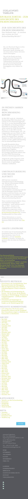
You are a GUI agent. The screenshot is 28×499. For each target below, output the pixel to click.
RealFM (2, 267)
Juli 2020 (4, 352)
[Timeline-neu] (14, 88)
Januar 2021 (5, 349)
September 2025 (6, 321)
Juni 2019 (4, 367)
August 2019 (5, 363)
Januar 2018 (5, 393)
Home (5, 450)
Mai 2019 (4, 368)
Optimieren (6, 452)
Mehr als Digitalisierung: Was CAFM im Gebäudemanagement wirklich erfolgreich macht (13, 288)
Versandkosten (8, 477)
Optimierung (5, 405)
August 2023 (5, 335)
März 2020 (5, 358)
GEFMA (17, 262)
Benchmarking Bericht (11, 258)
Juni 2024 (4, 327)
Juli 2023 (4, 337)
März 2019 (5, 371)
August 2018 (5, 381)
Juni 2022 (4, 344)
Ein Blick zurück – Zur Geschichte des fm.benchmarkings (14, 19)
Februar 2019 (5, 373)
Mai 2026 (4, 319)
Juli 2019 (4, 365)
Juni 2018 (4, 385)
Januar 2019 (5, 375)
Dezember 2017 (6, 394)
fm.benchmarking (10, 260)
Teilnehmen (7, 454)
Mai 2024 (4, 329)
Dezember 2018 (6, 376)
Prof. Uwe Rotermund (17, 265)
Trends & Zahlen (6, 407)
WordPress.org (6, 417)
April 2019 (5, 370)
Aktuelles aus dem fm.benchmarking (12, 400)
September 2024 (6, 326)
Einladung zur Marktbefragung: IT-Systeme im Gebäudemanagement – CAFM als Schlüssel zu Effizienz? (15, 296)
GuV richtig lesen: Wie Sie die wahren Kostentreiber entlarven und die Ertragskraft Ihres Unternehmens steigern (14, 310)
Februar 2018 (5, 391)
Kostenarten (5, 402)
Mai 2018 (4, 386)
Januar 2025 (5, 324)
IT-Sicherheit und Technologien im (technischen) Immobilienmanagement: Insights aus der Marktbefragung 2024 (13, 301)
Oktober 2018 (5, 380)
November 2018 (6, 378)
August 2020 (5, 350)
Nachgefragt (5, 403)
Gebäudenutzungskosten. (7, 262)
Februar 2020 (5, 360)
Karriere (6, 466)
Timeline (7, 267)
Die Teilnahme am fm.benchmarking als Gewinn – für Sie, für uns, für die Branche (14, 292)
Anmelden (4, 412)
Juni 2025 (4, 322)
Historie (13, 263)
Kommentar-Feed (6, 416)
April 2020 (5, 357)
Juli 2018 (4, 383)
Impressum (6, 470)
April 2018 (5, 388)
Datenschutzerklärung (11, 473)
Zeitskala (13, 267)
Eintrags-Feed (5, 414)
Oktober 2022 (5, 340)
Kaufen (5, 456)
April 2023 (5, 339)
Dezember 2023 (6, 332)
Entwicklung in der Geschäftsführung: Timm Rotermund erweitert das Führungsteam (14, 284)
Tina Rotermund (4, 255)
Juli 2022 (4, 342)
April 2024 (5, 331)
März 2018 (5, 389)
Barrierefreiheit (9, 468)
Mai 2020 (4, 355)
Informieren (7, 459)
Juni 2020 (4, 353)
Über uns (6, 461)
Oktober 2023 (5, 334)
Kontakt (6, 475)
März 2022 (5, 345)
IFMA (18, 263)
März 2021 (5, 347)
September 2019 (6, 362)
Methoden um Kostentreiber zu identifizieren (15, 312)
